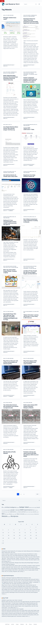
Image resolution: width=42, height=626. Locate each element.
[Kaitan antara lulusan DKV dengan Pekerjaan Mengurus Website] (31, 417)
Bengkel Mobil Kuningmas (8, 575)
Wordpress (32, 74)
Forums (30, 624)
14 (25, 532)
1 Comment (11, 487)
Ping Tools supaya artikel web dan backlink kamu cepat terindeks (30, 362)
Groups (17, 624)
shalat (7, 514)
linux (33, 510)
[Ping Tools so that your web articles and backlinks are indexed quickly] (11, 373)
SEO (3, 514)
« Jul (3, 543)
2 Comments (31, 165)
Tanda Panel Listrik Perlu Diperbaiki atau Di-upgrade (12, 608)
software (10, 514)
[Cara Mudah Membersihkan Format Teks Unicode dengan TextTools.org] (11, 139)
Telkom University (20, 514)
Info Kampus (28, 15)
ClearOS (38, 507)
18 (8, 535)
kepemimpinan (28, 510)
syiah (15, 514)
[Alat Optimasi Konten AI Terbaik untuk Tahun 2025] (11, 185)
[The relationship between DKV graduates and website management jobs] (11, 417)
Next (37, 494)
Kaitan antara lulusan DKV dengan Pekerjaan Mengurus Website (30, 406)
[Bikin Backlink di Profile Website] (11, 462)
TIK (6, 15)
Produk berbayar (29, 311)
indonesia (17, 510)
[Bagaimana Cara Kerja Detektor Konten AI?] (31, 185)
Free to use (28, 73)
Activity (12, 624)
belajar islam (24, 507)
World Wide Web (10, 15)
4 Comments (10, 210)
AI (2, 507)
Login (2, 1)
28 (25, 538)
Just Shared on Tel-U (12, 4)
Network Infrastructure (31, 124)
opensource (13, 511)
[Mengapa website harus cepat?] (11, 28)
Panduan (35, 624)
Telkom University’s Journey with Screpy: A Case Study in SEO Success (30, 316)
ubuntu (26, 514)
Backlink (18, 507)
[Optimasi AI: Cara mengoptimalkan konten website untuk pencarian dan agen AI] (11, 233)
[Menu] (39, 4)
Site (26, 624)
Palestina (19, 511)
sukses (13, 514)
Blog (35, 507)
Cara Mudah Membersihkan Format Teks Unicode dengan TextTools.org (10, 128)
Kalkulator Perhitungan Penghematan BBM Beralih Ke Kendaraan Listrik (16, 577)
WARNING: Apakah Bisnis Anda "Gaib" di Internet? (12, 600)
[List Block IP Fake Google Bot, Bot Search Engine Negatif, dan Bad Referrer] (31, 283)
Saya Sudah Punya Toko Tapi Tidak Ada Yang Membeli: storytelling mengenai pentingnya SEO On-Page (10, 316)
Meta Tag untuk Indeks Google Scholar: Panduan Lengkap (10, 271)
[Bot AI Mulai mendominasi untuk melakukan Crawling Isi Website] (31, 231)
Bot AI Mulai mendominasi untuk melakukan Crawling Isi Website (30, 220)
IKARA (4, 548)
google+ (13, 510)
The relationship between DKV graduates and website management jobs (10, 406)
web (30, 514)
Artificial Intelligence (7, 171)
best (34, 507)
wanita (28, 514)
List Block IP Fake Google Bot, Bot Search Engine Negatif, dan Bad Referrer (30, 272)
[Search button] (36, 4)
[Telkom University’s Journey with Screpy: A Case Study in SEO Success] (31, 327)
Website (4, 516)
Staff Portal (7, 624)
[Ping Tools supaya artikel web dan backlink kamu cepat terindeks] (31, 373)
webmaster (32, 514)
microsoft (3, 511)
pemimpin (24, 511)
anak (4, 507)
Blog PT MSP (5, 598)
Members (22, 624)
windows (9, 516)
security (34, 511)
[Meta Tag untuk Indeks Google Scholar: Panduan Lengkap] (11, 281)
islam (22, 510)
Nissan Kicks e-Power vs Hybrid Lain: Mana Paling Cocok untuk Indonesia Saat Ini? (19, 585)
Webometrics (36, 514)
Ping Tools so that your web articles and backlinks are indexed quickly (10, 362)
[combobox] (20, 500)
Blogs (4, 15)
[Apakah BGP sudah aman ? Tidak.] (31, 138)
